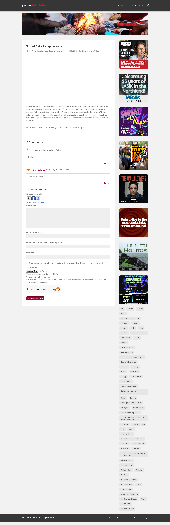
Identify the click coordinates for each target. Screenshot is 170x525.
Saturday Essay (126, 460)
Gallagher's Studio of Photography (128, 392)
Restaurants (125, 338)
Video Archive (126, 489)
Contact (128, 518)
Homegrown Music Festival (131, 403)
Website (30, 252)
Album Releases (127, 352)
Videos (39, 127)
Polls (132, 328)
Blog (110, 518)
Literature (124, 424)
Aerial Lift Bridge (127, 347)
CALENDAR (131, 5)
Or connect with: (34, 194)
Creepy (123, 376)
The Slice (124, 475)
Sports (137, 338)
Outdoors (32, 127)
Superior (139, 470)
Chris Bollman (39, 170)
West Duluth (125, 504)
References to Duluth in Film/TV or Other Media (133, 454)
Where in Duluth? (127, 508)
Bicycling (124, 367)
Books (123, 371)
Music (123, 313)
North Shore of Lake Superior (132, 439)
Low (122, 429)
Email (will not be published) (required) (44, 242)
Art (122, 309)
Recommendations (139, 333)
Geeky (123, 398)
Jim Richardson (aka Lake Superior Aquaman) (46, 51)
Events (130, 309)
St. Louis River (126, 470)
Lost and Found (139, 424)
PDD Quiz (124, 444)
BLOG (120, 5)
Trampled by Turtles (128, 480)
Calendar (119, 518)
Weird (143, 499)
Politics (123, 328)
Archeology (52, 127)
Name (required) (34, 232)
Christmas (134, 371)
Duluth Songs (126, 381)
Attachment (32, 267)
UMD (139, 484)
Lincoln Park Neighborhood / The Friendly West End (133, 418)
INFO (141, 5)
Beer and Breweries (128, 362)
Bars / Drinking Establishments (132, 357)
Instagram (125, 408)
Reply (106, 163)
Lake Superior (63, 127)
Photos (135, 323)
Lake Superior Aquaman (78, 127)
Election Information (128, 386)
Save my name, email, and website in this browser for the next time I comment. (66, 263)
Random (124, 333)
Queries (136, 448)
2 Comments (87, 51)
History (140, 309)
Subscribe (137, 518)
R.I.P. (141, 328)
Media (131, 429)
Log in (147, 518)
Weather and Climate (129, 499)
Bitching (135, 367)
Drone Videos (136, 376)
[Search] (147, 5)
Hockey (133, 398)
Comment (31, 205)
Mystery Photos (127, 434)
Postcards (124, 448)
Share (98, 51)
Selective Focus (127, 465)
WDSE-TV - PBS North (129, 494)
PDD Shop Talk (138, 444)
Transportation (126, 484)
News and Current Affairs (130, 318)
